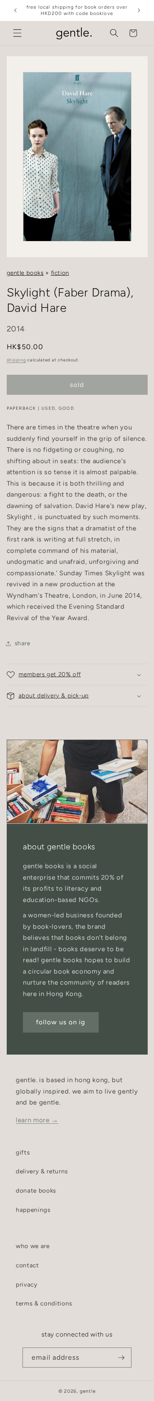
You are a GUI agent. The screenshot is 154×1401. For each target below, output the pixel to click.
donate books (36, 1190)
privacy (27, 1284)
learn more (37, 1120)
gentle (88, 1391)
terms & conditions (44, 1303)
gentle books (25, 272)
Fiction (60, 272)
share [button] (22, 643)
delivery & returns (42, 1171)
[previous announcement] (15, 10)
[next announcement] (139, 10)
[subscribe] (121, 1358)
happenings (33, 1209)
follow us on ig (61, 1022)
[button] (17, 33)
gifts (23, 1152)
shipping (16, 360)
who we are (33, 1246)
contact (27, 1265)
